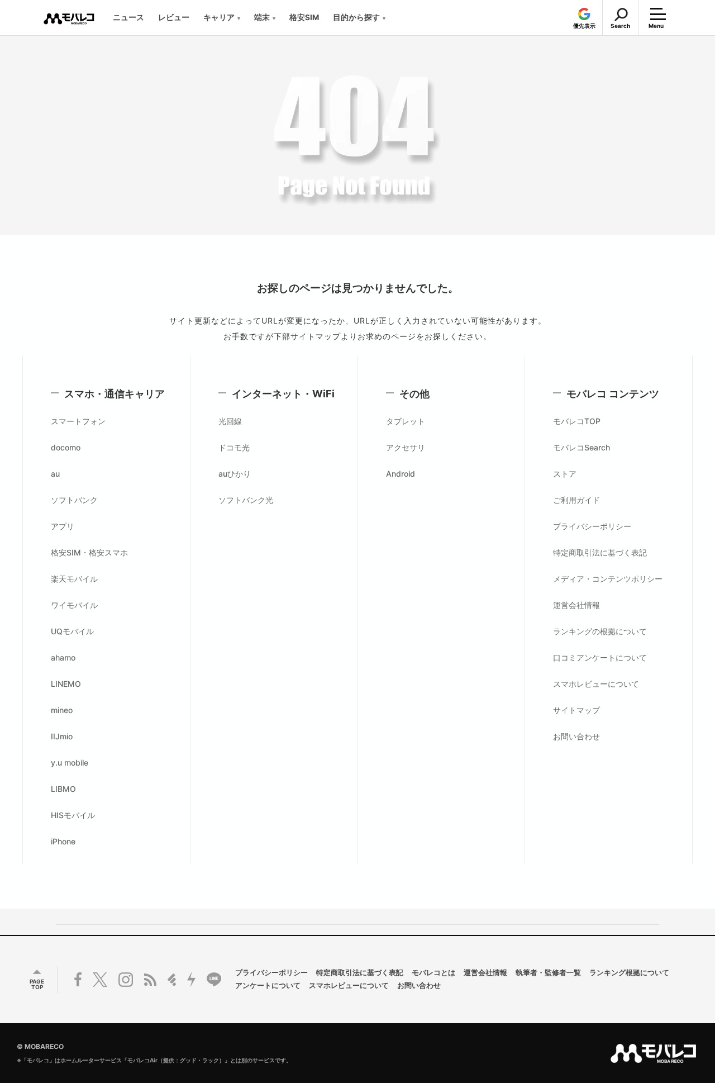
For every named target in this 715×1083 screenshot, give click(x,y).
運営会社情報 (576, 605)
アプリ (62, 526)
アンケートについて (268, 986)
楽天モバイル (74, 578)
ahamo (63, 657)
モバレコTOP (576, 421)
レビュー (173, 17)
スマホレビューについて (596, 683)
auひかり (234, 473)
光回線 (230, 421)
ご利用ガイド (576, 500)
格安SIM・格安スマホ (89, 552)
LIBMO (63, 789)
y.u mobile (69, 762)
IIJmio (62, 736)
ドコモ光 (234, 447)
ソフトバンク (74, 500)
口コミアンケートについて (600, 657)
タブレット (405, 421)
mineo (62, 710)
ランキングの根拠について (600, 631)
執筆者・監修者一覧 (548, 973)
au (55, 473)
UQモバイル (72, 631)
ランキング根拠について (629, 973)
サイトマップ (576, 710)
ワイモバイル (74, 605)
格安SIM (304, 17)
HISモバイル (73, 815)
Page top (37, 984)
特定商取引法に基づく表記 (600, 552)
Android (400, 473)
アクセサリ (405, 447)
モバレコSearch (581, 447)
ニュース (128, 17)
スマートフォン (78, 421)
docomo (65, 447)
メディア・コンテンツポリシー (607, 578)
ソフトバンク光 (245, 500)
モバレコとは (433, 973)
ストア (564, 473)
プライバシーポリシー (592, 526)
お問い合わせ (576, 736)
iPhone (63, 841)
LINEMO (66, 683)
